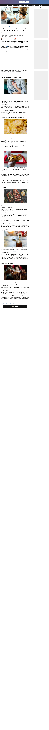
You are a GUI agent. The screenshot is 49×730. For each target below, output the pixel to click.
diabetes (14, 251)
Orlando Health (13, 100)
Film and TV (26, 5)
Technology (19, 5)
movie (11, 284)
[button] (28, 38)
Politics (40, 5)
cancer (17, 113)
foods (21, 70)
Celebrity (34, 5)
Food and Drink (13, 303)
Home (2, 24)
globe (7, 46)
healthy (10, 179)
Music (13, 5)
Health (8, 24)
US (8, 223)
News (8, 5)
